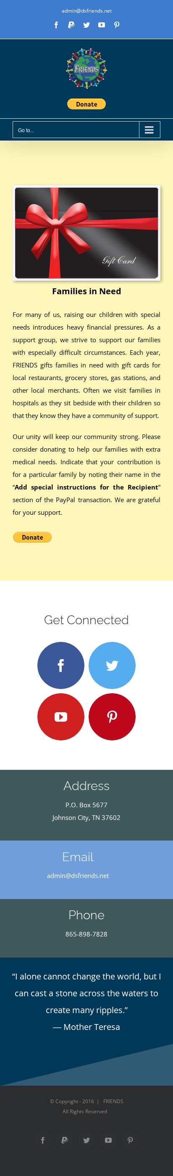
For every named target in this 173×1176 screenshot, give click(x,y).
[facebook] (60, 665)
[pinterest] (112, 716)
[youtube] (60, 716)
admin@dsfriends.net (87, 10)
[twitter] (112, 665)
